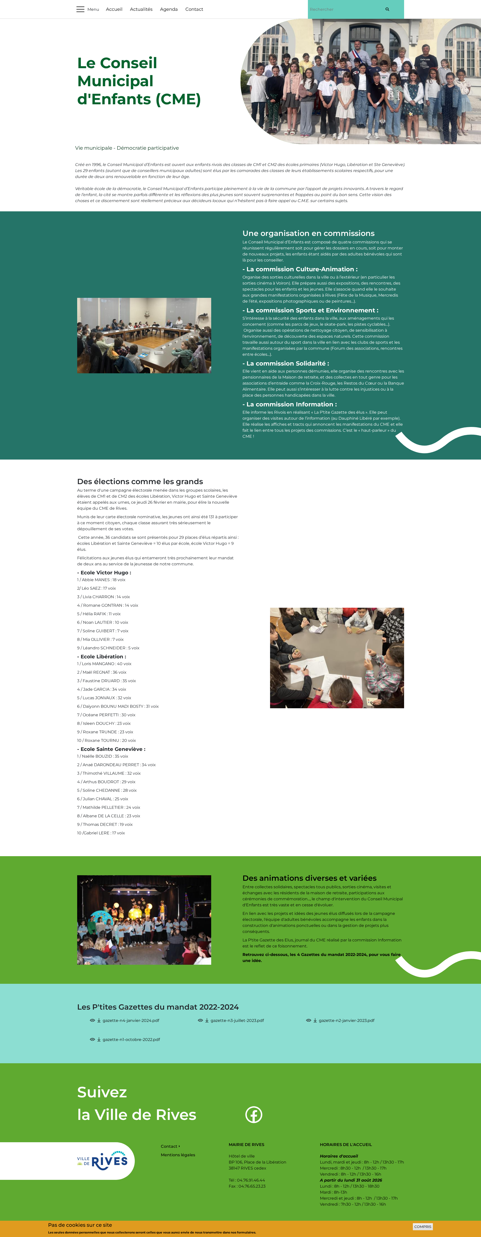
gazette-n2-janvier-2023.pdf (346, 1020)
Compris (422, 1226)
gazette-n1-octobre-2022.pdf (131, 1039)
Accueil (114, 9)
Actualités (141, 9)
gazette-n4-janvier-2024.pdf (131, 1020)
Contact (194, 9)
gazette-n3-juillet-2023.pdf (237, 1020)
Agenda (169, 9)
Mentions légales (178, 1155)
